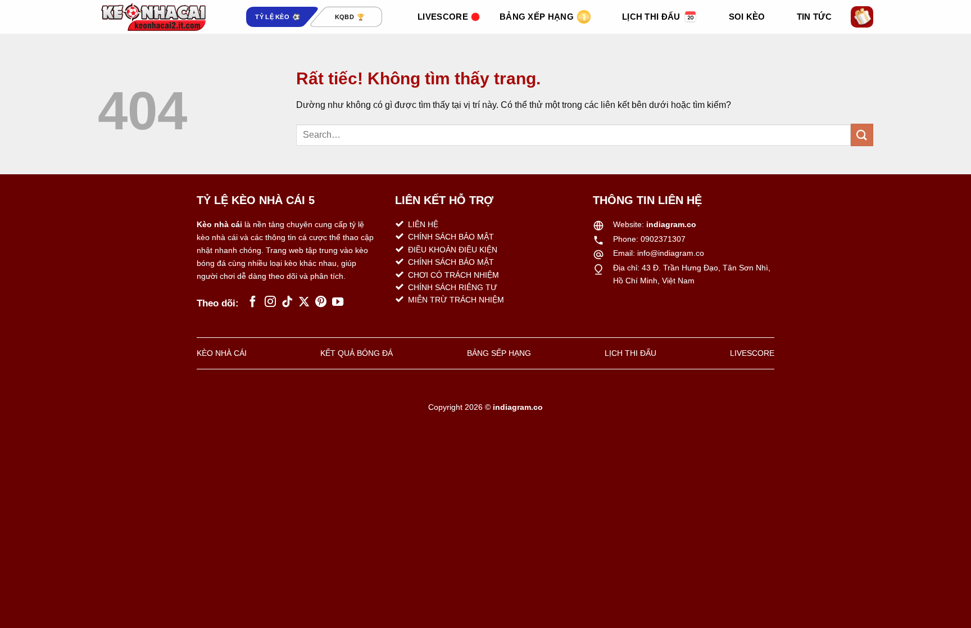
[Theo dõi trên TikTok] (287, 302)
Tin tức (814, 16)
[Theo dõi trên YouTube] (337, 302)
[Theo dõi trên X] (304, 302)
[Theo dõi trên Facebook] (252, 302)
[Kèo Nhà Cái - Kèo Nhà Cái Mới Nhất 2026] (154, 17)
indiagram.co (671, 224)
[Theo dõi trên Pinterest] (320, 302)
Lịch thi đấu (651, 16)
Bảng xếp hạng (537, 16)
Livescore (443, 16)
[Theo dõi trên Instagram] (270, 302)
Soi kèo (747, 16)
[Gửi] (862, 135)
